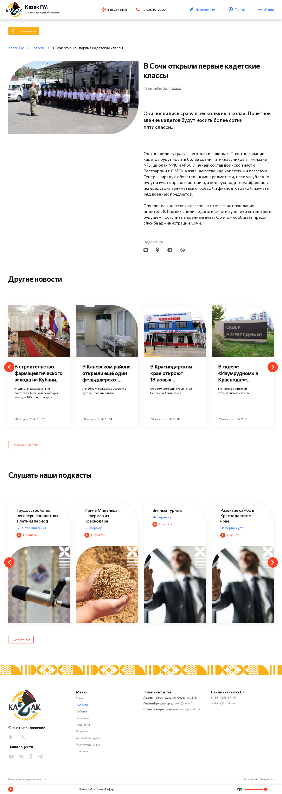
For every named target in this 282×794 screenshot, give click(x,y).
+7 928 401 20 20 (154, 9)
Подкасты (83, 724)
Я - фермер (93, 528)
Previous (9, 367)
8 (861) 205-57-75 (223, 697)
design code (267, 779)
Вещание (82, 731)
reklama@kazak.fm (223, 703)
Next (273, 367)
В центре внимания (31, 528)
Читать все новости (25, 445)
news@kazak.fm (189, 709)
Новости (82, 704)
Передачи (83, 718)
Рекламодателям (88, 744)
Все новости (27, 31)
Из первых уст (163, 517)
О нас (80, 698)
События (82, 711)
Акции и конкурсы (88, 738)
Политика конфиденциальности (27, 779)
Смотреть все (21, 639)
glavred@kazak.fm (182, 703)
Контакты (82, 751)
